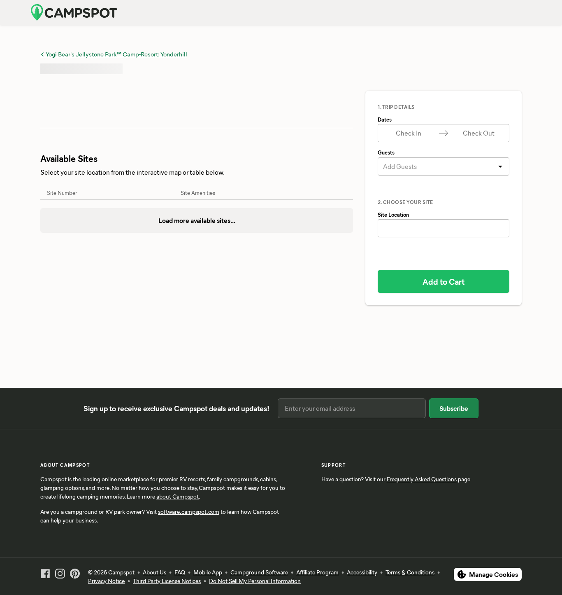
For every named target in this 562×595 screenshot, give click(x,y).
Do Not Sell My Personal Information (255, 581)
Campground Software (259, 572)
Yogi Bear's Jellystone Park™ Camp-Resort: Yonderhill (115, 54)
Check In (408, 133)
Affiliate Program (317, 572)
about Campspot (177, 496)
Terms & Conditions (410, 572)
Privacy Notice (106, 581)
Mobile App (207, 572)
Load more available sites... (196, 220)
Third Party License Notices (167, 581)
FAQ (179, 572)
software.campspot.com (188, 511)
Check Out (479, 133)
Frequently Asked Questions (422, 479)
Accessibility (362, 572)
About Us (154, 572)
